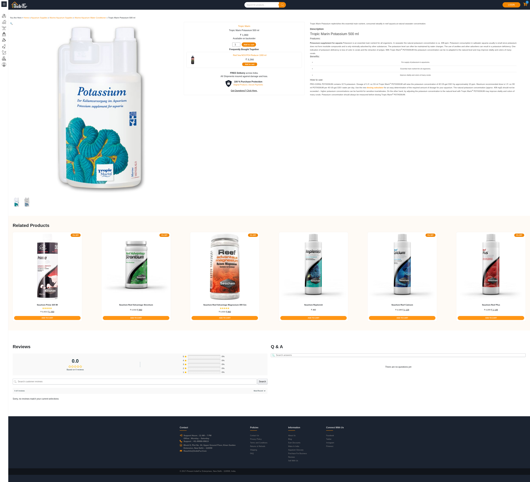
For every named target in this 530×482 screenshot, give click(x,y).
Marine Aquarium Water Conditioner (90, 18)
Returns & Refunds (257, 446)
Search (262, 381)
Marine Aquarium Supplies (61, 18)
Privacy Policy (256, 439)
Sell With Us (293, 461)
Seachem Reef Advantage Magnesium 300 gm (224, 305)
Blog (290, 439)
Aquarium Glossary (296, 450)
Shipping (253, 450)
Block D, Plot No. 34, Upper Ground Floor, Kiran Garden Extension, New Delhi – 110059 (210, 446)
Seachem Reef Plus (491, 305)
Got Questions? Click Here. (244, 90)
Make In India (293, 446)
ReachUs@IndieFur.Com (195, 451)
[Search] (282, 5)
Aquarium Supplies (39, 18)
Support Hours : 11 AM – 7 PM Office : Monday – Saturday (197, 436)
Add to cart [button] (47, 318)
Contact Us (254, 435)
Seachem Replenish (313, 305)
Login (511, 5)
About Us (292, 435)
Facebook (330, 435)
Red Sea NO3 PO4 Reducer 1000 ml (249, 55)
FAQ (252, 453)
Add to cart (249, 45)
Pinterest (329, 446)
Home (26, 18)
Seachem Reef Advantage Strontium (136, 305)
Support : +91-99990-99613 (196, 441)
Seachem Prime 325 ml (47, 305)
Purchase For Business (297, 453)
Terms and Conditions (258, 443)
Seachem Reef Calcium (402, 305)
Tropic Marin (244, 26)
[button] (11, 23)
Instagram (330, 443)
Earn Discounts (294, 443)
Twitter (328, 439)
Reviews (291, 457)
